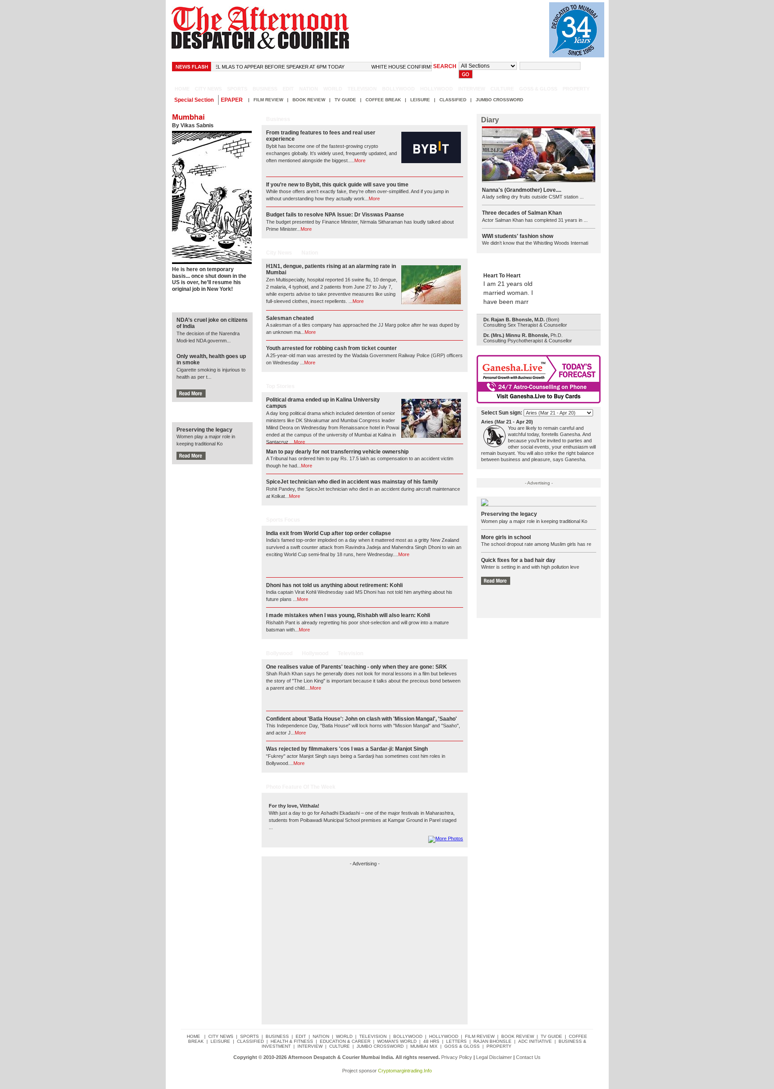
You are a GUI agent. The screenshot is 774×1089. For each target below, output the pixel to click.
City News (279, 253)
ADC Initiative (535, 1041)
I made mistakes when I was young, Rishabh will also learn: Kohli (348, 615)
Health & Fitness (291, 1041)
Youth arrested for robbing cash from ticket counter (331, 348)
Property (576, 88)
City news (208, 88)
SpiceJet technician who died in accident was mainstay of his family (352, 482)
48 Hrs (431, 1041)
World (333, 88)
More (360, 160)
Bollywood (398, 88)
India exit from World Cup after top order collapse (328, 533)
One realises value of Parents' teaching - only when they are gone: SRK (356, 667)
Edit (288, 88)
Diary (490, 120)
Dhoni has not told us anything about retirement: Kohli (334, 585)
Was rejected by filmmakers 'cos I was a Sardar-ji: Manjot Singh (347, 749)
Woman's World (397, 1041)
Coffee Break (383, 99)
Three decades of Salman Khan (522, 213)
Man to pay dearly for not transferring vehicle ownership (337, 452)
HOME (182, 88)
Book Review (309, 99)
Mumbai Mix (424, 1046)
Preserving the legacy (204, 430)
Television (362, 88)
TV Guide (345, 99)
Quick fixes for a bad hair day (518, 560)
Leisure (420, 99)
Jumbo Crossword (499, 99)
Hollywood (436, 88)
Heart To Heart (501, 275)
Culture (502, 88)
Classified (453, 99)
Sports (237, 88)
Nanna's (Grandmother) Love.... (521, 190)
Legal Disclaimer (494, 1057)
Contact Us (528, 1057)
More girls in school (506, 537)
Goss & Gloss (538, 88)
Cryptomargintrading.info (405, 1070)
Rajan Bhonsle (492, 1041)
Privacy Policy (456, 1057)
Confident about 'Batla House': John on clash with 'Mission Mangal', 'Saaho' (361, 719)
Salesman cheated (290, 318)
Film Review (268, 99)
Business (265, 88)
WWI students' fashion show (517, 236)
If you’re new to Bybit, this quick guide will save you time (337, 185)
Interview (472, 88)
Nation (309, 88)
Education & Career (345, 1041)
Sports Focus (283, 520)
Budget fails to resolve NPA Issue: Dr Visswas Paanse (335, 215)
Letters (456, 1041)
